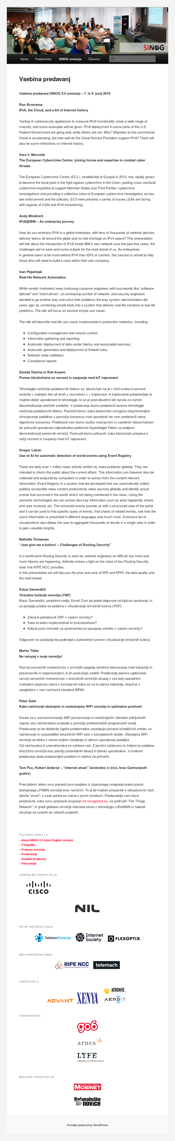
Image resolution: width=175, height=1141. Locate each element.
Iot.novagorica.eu (95, 800)
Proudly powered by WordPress (87, 1125)
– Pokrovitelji (27, 863)
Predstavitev (43, 59)
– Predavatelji (28, 854)
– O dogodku (27, 845)
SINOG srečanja (70, 59)
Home (24, 59)
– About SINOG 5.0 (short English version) (46, 840)
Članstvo (94, 59)
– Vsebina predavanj (32, 859)
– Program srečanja (32, 849)
